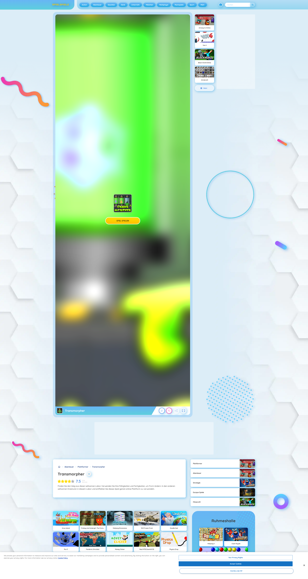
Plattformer (83, 467)
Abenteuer (97, 5)
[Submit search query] (252, 5)
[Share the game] (176, 411)
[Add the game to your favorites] (89, 474)
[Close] (304, 565)
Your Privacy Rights (235, 557)
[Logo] (60, 5)
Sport (192, 5)
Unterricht (135, 5)
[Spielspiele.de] (59, 466)
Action (84, 5)
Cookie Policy (63, 558)
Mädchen (149, 5)
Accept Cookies (235, 564)
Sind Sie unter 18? (236, 571)
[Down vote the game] (169, 411)
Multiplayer (163, 5)
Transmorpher (98, 467)
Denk (123, 5)
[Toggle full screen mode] (183, 411)
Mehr (203, 5)
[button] (220, 5)
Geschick (111, 5)
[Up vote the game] (162, 411)
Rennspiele (179, 5)
